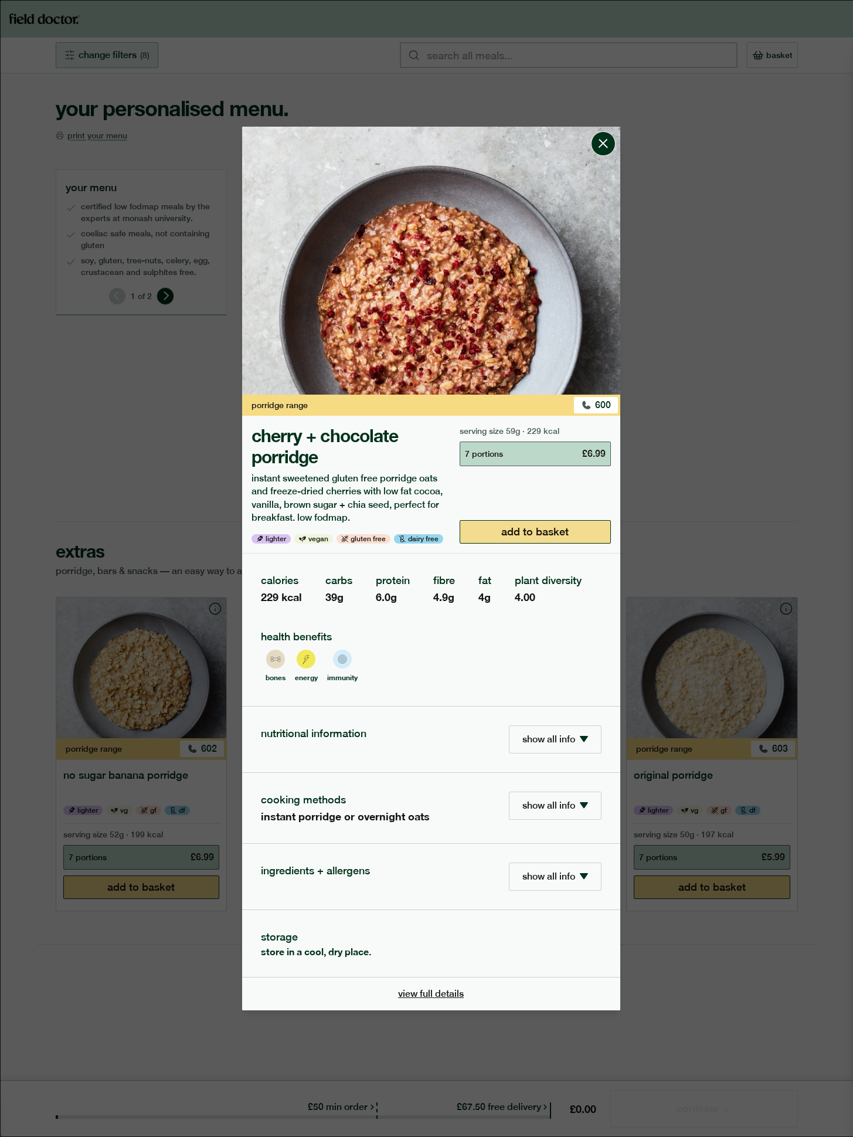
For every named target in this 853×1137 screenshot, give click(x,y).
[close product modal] (603, 131)
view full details (431, 993)
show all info (548, 739)
